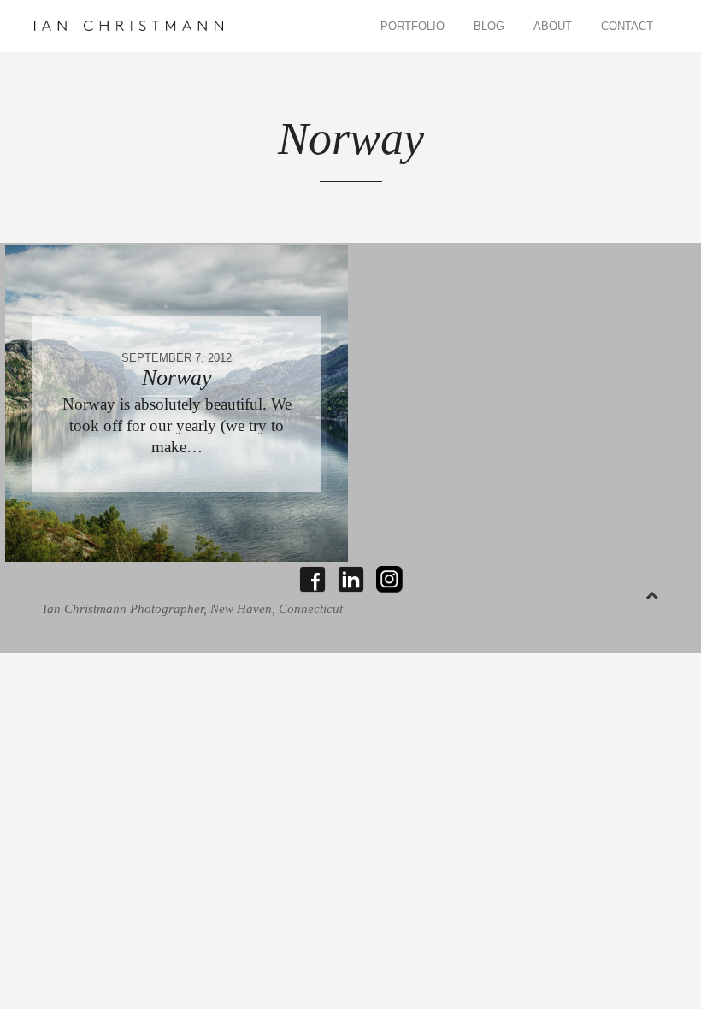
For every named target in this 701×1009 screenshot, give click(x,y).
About (552, 26)
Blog (489, 26)
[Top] (651, 592)
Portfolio (412, 26)
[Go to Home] (129, 26)
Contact (627, 26)
